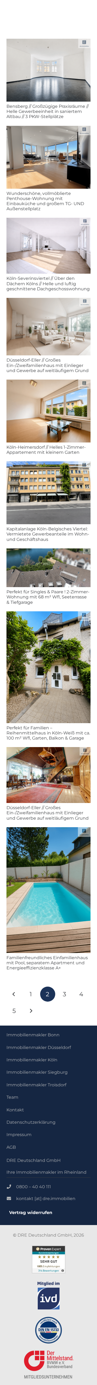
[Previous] (14, 994)
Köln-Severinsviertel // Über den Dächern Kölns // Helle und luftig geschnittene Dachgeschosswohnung (48, 283)
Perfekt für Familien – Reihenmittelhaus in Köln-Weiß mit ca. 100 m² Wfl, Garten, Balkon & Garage (48, 733)
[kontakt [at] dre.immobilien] (11, 1198)
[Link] (48, 1296)
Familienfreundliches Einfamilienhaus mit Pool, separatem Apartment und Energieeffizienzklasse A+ (47, 962)
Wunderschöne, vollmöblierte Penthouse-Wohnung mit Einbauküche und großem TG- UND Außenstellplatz (45, 201)
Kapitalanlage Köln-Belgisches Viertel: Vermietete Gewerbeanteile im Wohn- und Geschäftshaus (47, 534)
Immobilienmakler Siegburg (37, 1072)
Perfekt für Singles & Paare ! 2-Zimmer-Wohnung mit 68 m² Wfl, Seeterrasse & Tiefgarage (47, 597)
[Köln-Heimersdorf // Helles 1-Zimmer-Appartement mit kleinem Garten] (48, 411)
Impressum (19, 1134)
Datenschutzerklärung (31, 1122)
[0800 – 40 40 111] (11, 1187)
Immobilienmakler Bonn (33, 1034)
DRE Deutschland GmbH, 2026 (51, 1235)
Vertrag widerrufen (30, 1212)
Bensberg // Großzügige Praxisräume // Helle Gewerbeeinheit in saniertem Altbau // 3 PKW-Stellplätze (47, 111)
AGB (11, 1147)
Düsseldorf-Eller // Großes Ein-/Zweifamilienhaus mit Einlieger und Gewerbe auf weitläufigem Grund (47, 365)
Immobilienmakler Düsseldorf (38, 1047)
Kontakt (15, 1109)
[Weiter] (30, 1010)
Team (12, 1097)
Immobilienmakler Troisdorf (36, 1084)
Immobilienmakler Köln (31, 1059)
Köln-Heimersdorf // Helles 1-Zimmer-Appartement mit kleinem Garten (46, 450)
